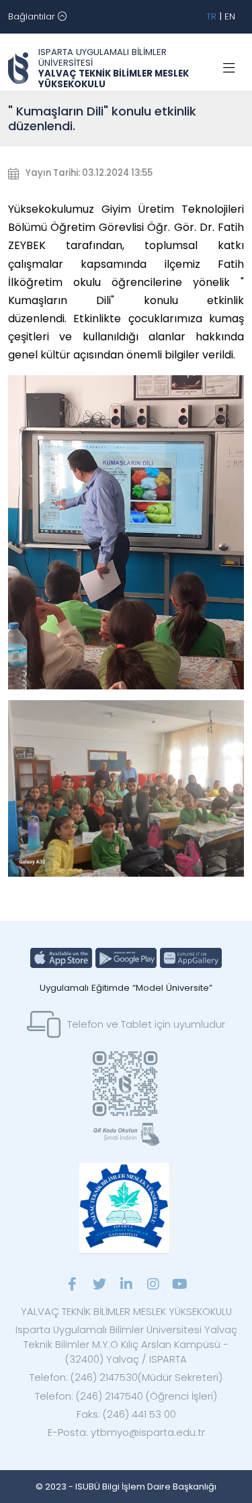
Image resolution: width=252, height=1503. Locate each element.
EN (229, 16)
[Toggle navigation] (229, 68)
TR (211, 16)
